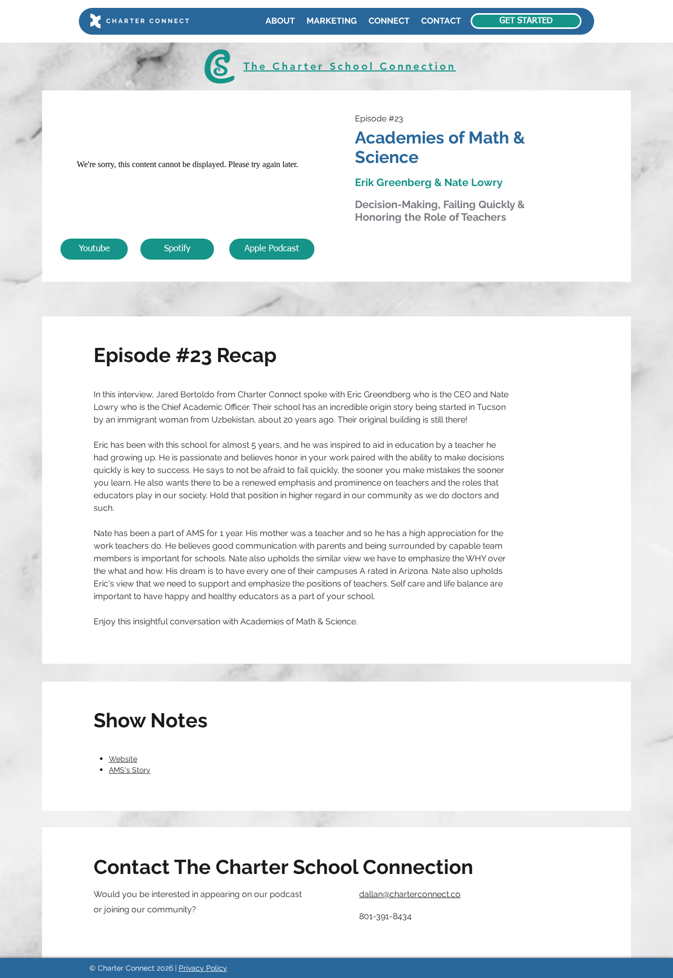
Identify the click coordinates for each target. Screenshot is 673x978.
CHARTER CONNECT (148, 21)
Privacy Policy (203, 968)
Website (123, 759)
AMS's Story (129, 770)
